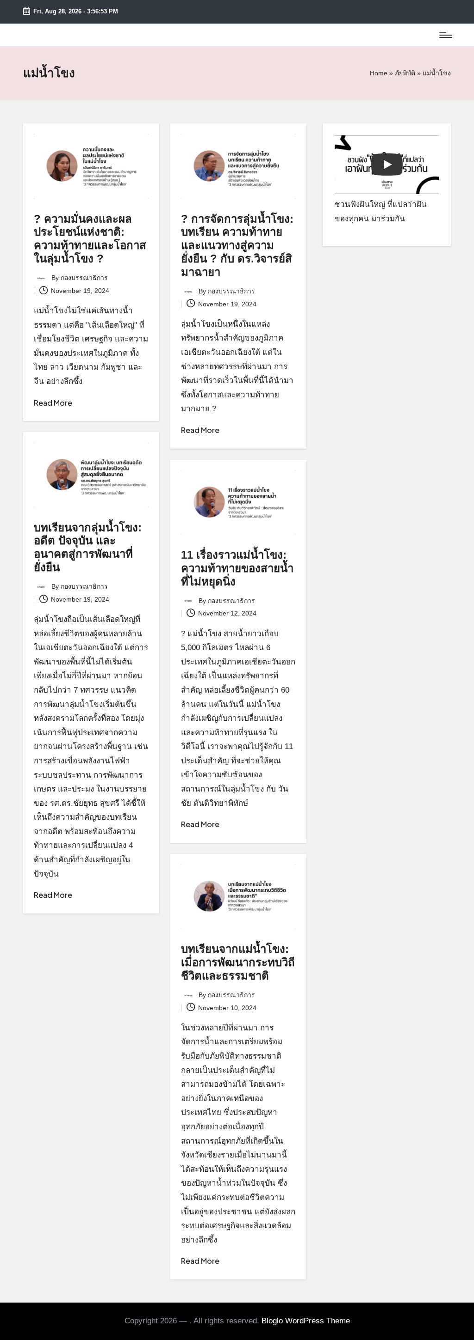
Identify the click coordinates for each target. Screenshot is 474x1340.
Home (378, 73)
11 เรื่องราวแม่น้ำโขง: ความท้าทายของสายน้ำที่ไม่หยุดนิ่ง (237, 568)
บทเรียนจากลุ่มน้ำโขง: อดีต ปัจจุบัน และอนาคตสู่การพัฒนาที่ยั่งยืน (88, 547)
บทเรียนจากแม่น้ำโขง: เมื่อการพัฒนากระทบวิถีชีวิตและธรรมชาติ (238, 962)
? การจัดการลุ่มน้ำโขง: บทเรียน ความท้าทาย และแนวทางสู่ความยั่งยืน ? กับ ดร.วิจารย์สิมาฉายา (237, 245)
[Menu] (445, 35)
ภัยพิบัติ (405, 73)
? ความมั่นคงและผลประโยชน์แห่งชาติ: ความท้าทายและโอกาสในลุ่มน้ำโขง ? (90, 239)
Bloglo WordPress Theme (306, 1320)
